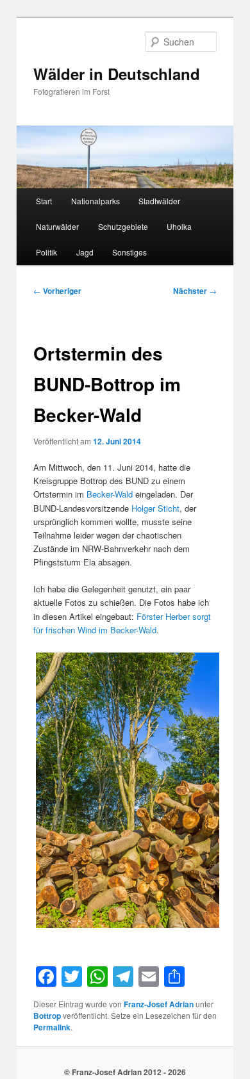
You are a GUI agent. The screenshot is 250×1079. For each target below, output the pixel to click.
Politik (46, 252)
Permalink (52, 1027)
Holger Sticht (155, 508)
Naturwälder (57, 226)
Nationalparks (95, 200)
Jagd (85, 252)
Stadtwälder (159, 200)
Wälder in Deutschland (116, 74)
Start (44, 200)
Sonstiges (129, 252)
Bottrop (47, 1015)
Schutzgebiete (123, 226)
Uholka (179, 226)
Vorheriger (57, 290)
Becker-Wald (110, 494)
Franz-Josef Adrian (159, 1004)
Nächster (195, 290)
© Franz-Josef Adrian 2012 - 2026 (125, 1072)
